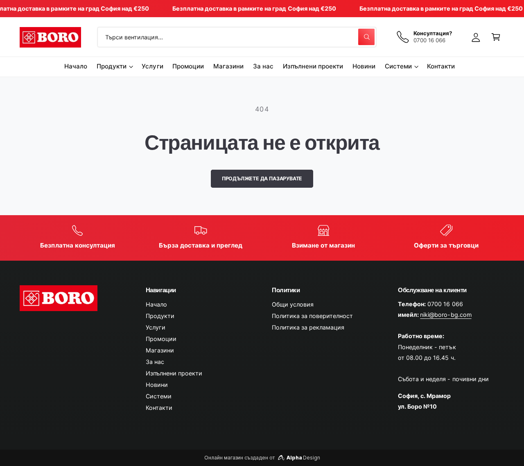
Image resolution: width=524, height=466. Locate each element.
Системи (398, 66)
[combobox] (237, 37)
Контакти (159, 407)
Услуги (155, 327)
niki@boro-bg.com (445, 314)
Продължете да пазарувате (262, 178)
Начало (156, 304)
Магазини (160, 350)
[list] (262, 237)
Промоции (161, 338)
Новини (157, 384)
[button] (496, 37)
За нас (155, 361)
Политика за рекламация (308, 327)
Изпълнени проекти (174, 373)
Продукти (111, 66)
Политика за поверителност (312, 315)
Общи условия (293, 304)
